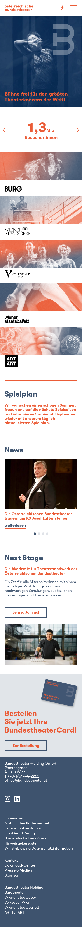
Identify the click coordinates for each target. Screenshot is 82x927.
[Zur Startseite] (19, 8)
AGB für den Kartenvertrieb (27, 823)
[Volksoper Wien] (41, 261)
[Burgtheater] (41, 174)
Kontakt (11, 860)
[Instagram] (7, 799)
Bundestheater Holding (24, 887)
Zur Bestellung (25, 745)
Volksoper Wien (17, 902)
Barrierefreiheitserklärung (26, 838)
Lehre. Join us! (25, 612)
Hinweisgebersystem (22, 843)
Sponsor (12, 875)
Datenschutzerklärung (23, 828)
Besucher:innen (41, 137)
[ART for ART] (41, 349)
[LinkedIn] (17, 799)
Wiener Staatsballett (22, 907)
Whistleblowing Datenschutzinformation (39, 848)
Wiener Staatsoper (20, 897)
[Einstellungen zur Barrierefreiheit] (62, 7)
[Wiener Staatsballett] (41, 305)
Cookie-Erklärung (20, 833)
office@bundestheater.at (26, 780)
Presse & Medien (18, 870)
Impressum (14, 818)
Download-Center (20, 865)
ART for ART (14, 912)
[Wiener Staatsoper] (41, 218)
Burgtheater (15, 892)
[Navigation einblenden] (73, 7)
